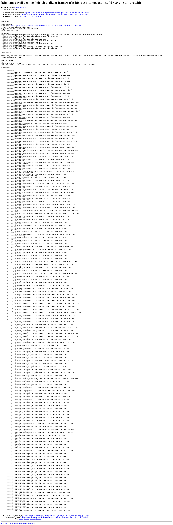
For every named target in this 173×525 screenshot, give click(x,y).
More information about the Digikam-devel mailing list (18, 523)
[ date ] (21, 16)
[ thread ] (26, 16)
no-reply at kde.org (20, 7)
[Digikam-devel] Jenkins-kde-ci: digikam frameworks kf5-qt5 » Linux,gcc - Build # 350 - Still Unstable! (55, 14)
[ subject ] (33, 16)
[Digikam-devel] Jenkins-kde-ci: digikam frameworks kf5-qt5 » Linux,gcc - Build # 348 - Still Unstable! (57, 13)
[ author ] (39, 16)
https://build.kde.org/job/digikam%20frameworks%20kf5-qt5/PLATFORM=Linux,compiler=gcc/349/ (45, 25)
